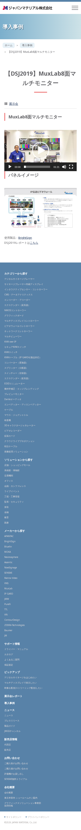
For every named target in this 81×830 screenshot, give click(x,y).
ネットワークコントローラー (18, 331)
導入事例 (27, 45)
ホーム (9, 45)
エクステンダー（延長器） (17, 305)
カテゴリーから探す (16, 273)
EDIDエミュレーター (14, 383)
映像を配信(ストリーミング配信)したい (23, 687)
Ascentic (8, 562)
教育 (6, 517)
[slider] (37, 167)
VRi (6, 614)
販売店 (7, 749)
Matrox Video (10, 577)
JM (5, 635)
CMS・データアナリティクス (18, 294)
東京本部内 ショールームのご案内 (20, 797)
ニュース (9, 710)
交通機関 (8, 475)
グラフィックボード (14, 315)
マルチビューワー (13, 336)
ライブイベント (11, 491)
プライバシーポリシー (38, 817)
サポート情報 (12, 644)
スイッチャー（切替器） (16, 373)
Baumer (8, 630)
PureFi (7, 604)
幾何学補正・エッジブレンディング (21, 388)
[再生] (10, 167)
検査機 (7, 420)
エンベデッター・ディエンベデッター (22, 404)
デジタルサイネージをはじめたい (20, 677)
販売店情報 (10, 739)
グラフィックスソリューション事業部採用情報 (22, 804)
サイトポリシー (13, 817)
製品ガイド (9, 725)
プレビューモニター (14, 393)
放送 (6, 506)
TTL (6, 609)
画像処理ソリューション (16, 451)
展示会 (13, 104)
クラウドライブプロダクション (19, 441)
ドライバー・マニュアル (16, 649)
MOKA (7, 551)
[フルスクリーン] (71, 167)
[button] (40, 150)
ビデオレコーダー (13, 430)
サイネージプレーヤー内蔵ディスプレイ (23, 284)
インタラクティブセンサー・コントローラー (26, 289)
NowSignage (10, 567)
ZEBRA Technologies (14, 625)
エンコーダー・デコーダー (17, 299)
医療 (6, 522)
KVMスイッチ (10, 352)
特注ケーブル (10, 446)
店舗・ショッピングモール (17, 465)
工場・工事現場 (11, 496)
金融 (6, 512)
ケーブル (8, 409)
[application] (40, 150)
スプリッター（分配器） (16, 367)
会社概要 (9, 787)
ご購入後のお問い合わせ (16, 768)
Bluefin (8, 546)
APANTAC (9, 536)
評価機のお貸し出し (14, 773)
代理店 (7, 744)
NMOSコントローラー (15, 310)
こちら (34, 243)
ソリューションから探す (18, 460)
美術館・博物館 (11, 470)
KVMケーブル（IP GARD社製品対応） (22, 357)
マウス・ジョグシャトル (16, 414)
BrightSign (25, 238)
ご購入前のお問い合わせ (16, 763)
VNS (6, 583)
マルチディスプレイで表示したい (20, 682)
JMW (6, 598)
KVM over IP (10, 341)
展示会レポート (13, 696)
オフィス (8, 480)
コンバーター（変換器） (16, 362)
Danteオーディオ (12, 399)
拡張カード (9, 435)
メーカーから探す (14, 531)
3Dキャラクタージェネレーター (19, 425)
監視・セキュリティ (14, 501)
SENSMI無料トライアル (15, 779)
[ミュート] (64, 167)
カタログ (8, 654)
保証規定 (8, 664)
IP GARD (8, 593)
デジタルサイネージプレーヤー (19, 278)
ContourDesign (12, 619)
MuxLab (8, 588)
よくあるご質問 (11, 659)
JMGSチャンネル (12, 731)
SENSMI (8, 572)
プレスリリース (11, 720)
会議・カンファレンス (15, 485)
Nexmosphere (11, 557)
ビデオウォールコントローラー (19, 325)
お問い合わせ (12, 758)
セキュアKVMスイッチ (15, 346)
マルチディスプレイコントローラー (21, 320)
